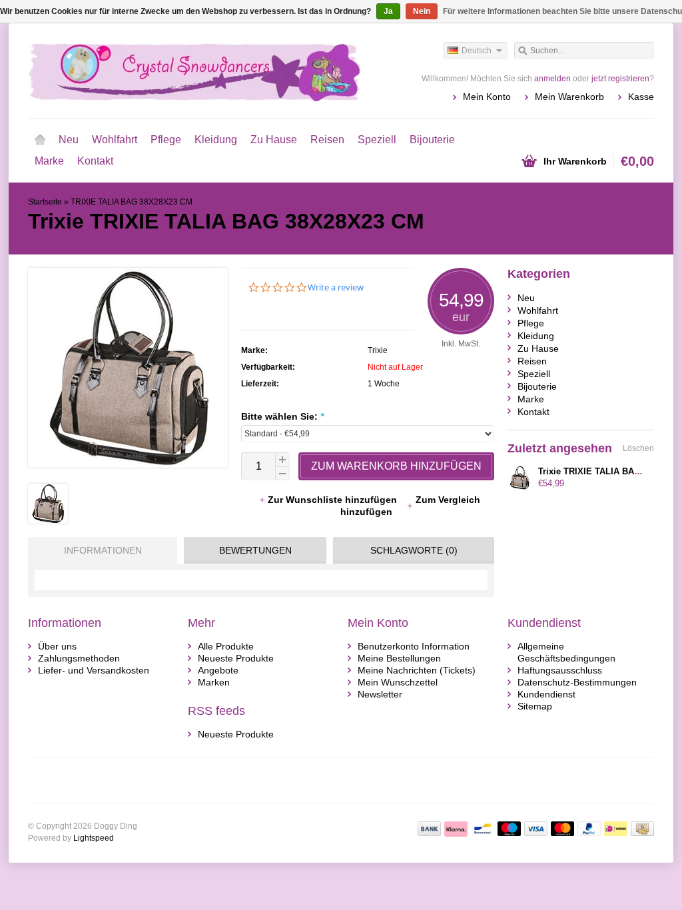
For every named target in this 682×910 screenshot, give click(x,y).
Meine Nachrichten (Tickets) (417, 670)
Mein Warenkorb (569, 96)
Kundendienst (546, 694)
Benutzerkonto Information (414, 646)
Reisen (327, 139)
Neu (69, 139)
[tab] (99, 550)
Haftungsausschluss (559, 670)
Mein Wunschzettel (398, 682)
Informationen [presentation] (103, 550)
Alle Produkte (226, 646)
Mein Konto (487, 96)
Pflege (166, 139)
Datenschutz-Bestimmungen (577, 682)
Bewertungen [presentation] (255, 550)
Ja (388, 11)
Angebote (218, 670)
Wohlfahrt (114, 139)
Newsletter (380, 694)
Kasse (641, 96)
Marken (214, 682)
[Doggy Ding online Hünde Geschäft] (184, 70)
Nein (421, 11)
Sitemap (534, 706)
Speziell (377, 139)
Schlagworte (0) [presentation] (414, 550)
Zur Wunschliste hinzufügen (334, 499)
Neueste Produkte (236, 658)
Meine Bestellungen (399, 658)
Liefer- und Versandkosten (93, 670)
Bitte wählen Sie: (282, 416)
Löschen (638, 448)
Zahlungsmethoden (79, 658)
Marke (49, 161)
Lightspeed (93, 838)
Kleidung (215, 139)
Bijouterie (432, 139)
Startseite (40, 140)
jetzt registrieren (620, 78)
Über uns (57, 646)
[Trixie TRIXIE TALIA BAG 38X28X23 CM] (48, 520)
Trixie (378, 350)
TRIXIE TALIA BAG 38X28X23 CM (131, 202)
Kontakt (95, 161)
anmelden (552, 78)
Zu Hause (273, 139)
